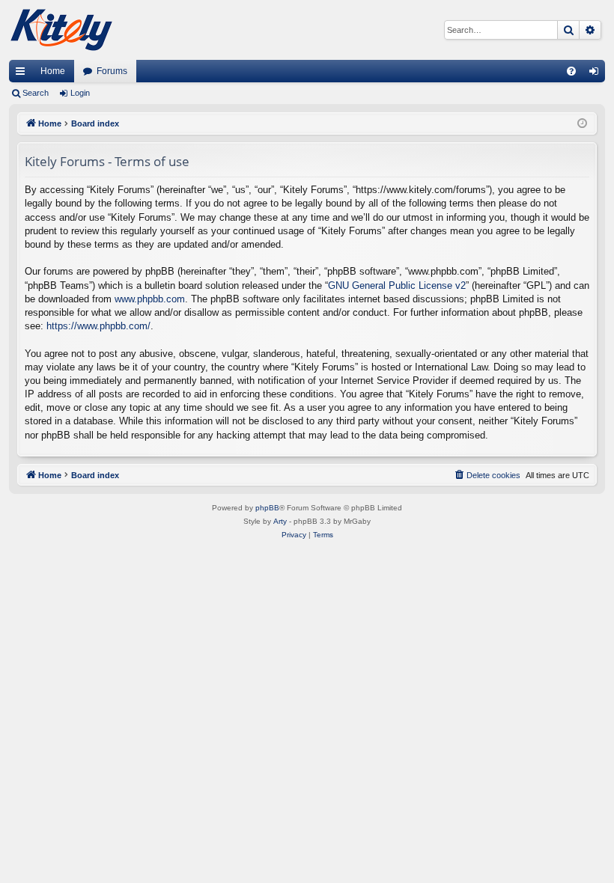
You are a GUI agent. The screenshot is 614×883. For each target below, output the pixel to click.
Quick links (23, 74)
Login (80, 92)
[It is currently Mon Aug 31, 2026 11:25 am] (582, 123)
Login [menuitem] (597, 74)
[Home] (61, 30)
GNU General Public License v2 (397, 285)
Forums (112, 71)
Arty (280, 521)
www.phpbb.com (150, 299)
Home (52, 71)
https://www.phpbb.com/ (98, 325)
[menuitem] (571, 71)
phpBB (267, 508)
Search (35, 92)
